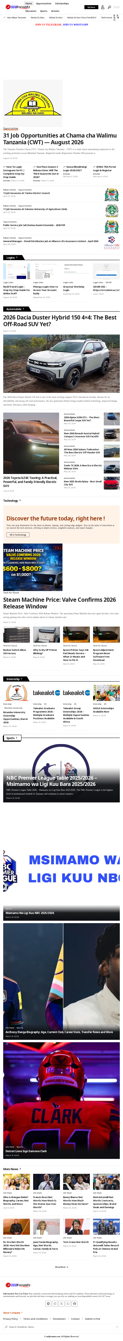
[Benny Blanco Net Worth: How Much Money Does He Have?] (76, 1182)
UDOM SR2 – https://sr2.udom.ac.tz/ (106, 288)
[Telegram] (117, 18)
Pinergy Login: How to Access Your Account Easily (45, 290)
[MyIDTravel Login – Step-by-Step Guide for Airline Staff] (16, 271)
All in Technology (18, 534)
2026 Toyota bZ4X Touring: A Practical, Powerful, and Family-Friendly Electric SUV (30, 482)
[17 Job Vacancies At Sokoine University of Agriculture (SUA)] (112, 210)
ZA (45, 704)
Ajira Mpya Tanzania (16, 17)
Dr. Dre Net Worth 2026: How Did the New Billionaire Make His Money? (16, 1247)
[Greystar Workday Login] (76, 271)
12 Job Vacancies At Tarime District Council (26, 193)
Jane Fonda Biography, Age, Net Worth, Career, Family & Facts (45, 1245)
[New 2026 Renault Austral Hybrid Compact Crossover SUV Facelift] (112, 435)
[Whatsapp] (68, 1304)
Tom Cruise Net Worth (76, 1242)
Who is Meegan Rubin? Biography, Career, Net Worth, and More (16, 1200)
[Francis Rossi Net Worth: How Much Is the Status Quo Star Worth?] (46, 1182)
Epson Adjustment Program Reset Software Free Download (103, 655)
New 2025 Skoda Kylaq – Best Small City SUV (83, 483)
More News (11, 1169)
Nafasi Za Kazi (55, 17)
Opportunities (10, 128)
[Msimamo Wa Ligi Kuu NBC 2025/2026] (61, 862)
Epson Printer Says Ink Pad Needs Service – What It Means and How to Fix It (76, 655)
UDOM (108, 282)
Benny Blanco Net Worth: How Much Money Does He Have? (75, 1200)
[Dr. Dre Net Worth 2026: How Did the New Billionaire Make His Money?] (16, 1227)
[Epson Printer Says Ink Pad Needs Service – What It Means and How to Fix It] (76, 635)
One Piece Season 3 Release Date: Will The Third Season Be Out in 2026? (46, 172)
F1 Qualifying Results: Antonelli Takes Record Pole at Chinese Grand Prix (106, 1247)
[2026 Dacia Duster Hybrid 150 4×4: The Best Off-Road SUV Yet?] (61, 364)
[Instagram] (114, 18)
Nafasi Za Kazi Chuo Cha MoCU (81, 17)
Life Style (10, 1028)
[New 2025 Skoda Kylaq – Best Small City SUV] (112, 483)
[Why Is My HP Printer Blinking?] (46, 635)
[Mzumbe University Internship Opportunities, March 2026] (16, 693)
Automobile (14, 309)
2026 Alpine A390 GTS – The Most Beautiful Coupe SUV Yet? (81, 419)
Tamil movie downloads (111, 17)
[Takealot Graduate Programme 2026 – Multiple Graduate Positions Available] (46, 693)
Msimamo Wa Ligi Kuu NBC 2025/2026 (30, 913)
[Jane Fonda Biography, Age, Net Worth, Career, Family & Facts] (46, 1227)
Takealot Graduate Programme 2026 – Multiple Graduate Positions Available (44, 713)
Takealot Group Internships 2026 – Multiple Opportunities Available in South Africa (76, 715)
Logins (10, 258)
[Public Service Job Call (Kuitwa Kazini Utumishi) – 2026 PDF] (112, 226)
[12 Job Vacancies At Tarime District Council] (112, 194)
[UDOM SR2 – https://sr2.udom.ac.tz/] (106, 271)
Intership (7, 704)
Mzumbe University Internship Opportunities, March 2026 (15, 717)
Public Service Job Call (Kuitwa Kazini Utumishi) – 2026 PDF (34, 225)
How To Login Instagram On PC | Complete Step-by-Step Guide (14, 172)
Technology (11, 501)
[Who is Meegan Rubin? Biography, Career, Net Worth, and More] (16, 1182)
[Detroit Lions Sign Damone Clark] (61, 1100)
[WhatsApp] (114, 20)
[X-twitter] (61, 1304)
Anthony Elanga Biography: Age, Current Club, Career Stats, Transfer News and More (59, 1032)
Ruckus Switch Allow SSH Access (14, 651)
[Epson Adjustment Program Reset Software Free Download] (106, 635)
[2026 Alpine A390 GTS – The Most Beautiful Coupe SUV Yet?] (112, 419)
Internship (13, 679)
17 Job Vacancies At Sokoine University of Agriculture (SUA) (35, 209)
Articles (6, 181)
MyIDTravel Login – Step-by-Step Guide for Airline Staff (16, 290)
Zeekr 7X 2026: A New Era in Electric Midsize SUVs (83, 467)
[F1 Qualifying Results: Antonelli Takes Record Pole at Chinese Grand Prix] (106, 1227)
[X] (117, 16)
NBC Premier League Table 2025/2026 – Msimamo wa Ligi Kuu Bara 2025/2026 (51, 780)
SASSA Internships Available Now (103, 710)
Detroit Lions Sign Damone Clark (26, 1151)
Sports (10, 738)
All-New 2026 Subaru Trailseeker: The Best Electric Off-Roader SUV (82, 451)
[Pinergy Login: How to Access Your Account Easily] (46, 271)
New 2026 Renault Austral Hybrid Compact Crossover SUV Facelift (81, 435)
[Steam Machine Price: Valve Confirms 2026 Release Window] (32, 567)
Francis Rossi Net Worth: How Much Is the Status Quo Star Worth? (44, 1202)
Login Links (8, 282)
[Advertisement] (61, 50)
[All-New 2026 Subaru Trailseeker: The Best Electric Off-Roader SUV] (112, 451)
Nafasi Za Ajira (37, 17)
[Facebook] (114, 16)
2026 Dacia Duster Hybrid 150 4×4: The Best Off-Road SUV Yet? (59, 321)
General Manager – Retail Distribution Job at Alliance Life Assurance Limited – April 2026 (50, 241)
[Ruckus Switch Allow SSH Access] (16, 635)
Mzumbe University (13, 708)
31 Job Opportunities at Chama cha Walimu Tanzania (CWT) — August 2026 (60, 139)
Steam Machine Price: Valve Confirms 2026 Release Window (59, 603)
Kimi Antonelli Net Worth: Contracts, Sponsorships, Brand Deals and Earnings (104, 1202)
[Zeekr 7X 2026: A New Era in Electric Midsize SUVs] (112, 467)
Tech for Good (11, 592)
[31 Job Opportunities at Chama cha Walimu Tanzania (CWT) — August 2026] (32, 103)
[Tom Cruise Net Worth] (76, 1227)
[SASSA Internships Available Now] (106, 693)
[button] (103, 7)
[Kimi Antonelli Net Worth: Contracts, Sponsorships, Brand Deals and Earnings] (106, 1182)
